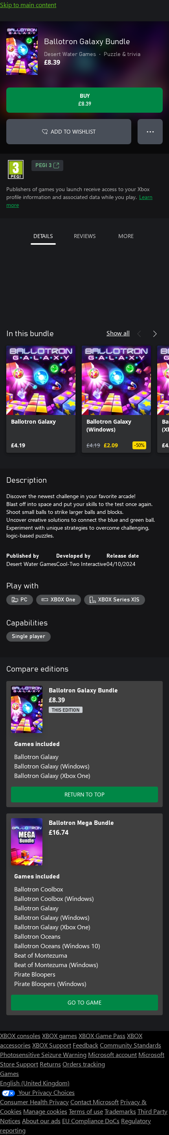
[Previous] (139, 333)
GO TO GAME (84, 1002)
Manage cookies (45, 1111)
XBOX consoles (20, 1035)
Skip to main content (28, 4)
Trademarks (120, 1111)
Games (9, 1073)
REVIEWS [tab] (85, 236)
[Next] (155, 333)
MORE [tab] (126, 236)
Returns (50, 1064)
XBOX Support (51, 1045)
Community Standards (130, 1045)
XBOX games (59, 1035)
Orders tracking (83, 1064)
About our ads (41, 1120)
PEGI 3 (43, 165)
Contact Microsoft (94, 1102)
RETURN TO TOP (84, 794)
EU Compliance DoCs (90, 1120)
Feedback (85, 1045)
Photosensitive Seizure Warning (43, 1054)
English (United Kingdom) (35, 1083)
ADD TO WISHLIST (73, 131)
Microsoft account (112, 1054)
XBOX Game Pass (102, 1035)
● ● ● (150, 131)
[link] (40, 399)
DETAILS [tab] (43, 236)
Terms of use (86, 1111)
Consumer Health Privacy (34, 1102)
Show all (118, 333)
